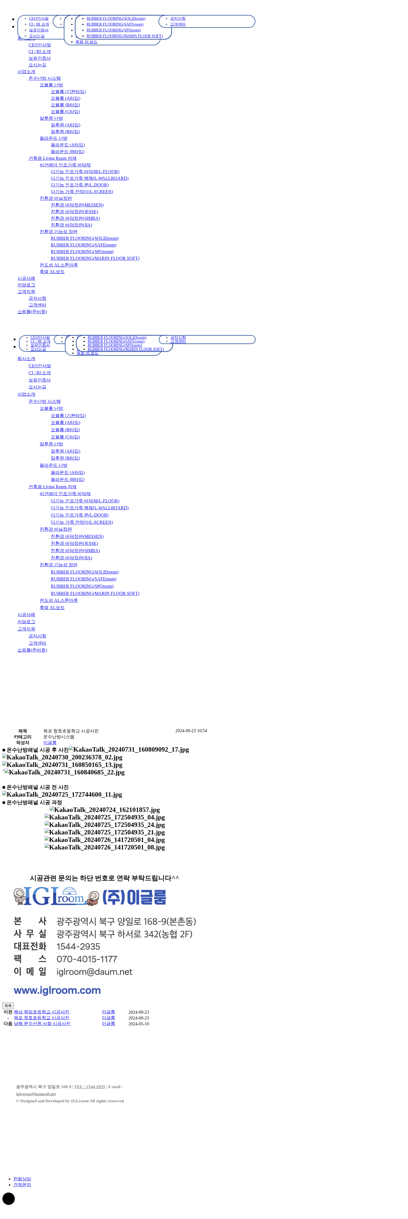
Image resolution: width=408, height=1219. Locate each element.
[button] (50, 742)
